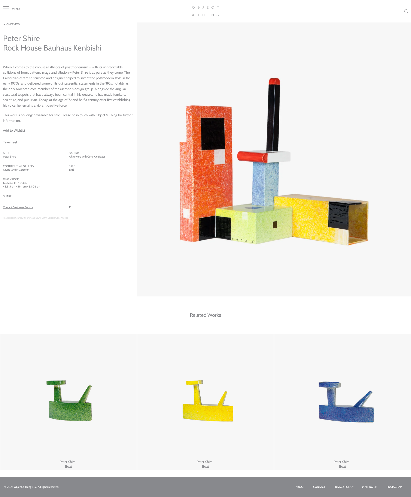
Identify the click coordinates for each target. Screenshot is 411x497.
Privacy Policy (344, 486)
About (300, 486)
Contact (319, 486)
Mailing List (370, 486)
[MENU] (6, 9)
